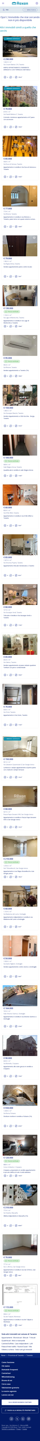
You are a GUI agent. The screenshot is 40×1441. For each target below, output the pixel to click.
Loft (31, 1343)
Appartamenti (7, 1337)
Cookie (24, 1429)
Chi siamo (6, 1366)
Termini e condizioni (8, 1429)
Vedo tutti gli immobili (23, 1349)
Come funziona (8, 1362)
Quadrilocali (6, 1340)
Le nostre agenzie (9, 1391)
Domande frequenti (10, 1369)
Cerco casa (6, 1384)
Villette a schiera (8, 1349)
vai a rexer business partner (20, 1402)
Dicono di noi (7, 1380)
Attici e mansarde (18, 1340)
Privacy (18, 1429)
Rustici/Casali (22, 1346)
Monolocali (17, 1337)
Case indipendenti (22, 1343)
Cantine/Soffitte (8, 1343)
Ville (30, 1346)
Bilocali (25, 1337)
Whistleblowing (8, 1377)
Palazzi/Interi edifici (9, 1346)
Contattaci (6, 1373)
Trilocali (32, 1337)
